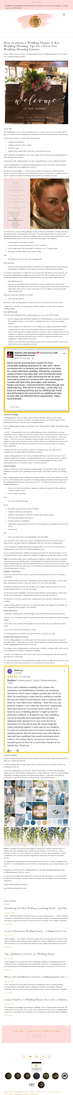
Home (6, 54)
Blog (11, 54)
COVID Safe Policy (53, 1092)
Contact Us (36, 1036)
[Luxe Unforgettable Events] (35, 21)
